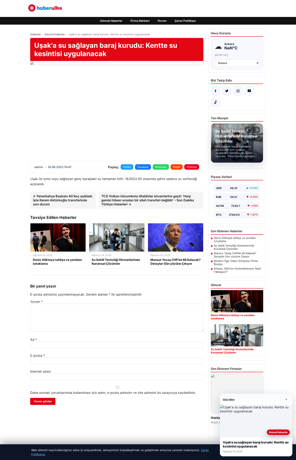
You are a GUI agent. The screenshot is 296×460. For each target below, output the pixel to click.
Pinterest (192, 166)
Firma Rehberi (140, 20)
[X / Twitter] (226, 91)
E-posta (37, 355)
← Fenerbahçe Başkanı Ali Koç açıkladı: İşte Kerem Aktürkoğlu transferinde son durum (63, 200)
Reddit (176, 166)
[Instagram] (238, 91)
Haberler (35, 34)
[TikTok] (215, 102)
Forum (162, 20)
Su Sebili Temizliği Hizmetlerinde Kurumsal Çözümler (234, 247)
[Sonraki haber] (256, 129)
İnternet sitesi (40, 371)
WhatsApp (161, 166)
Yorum (36, 302)
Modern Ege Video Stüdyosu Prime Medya (236, 262)
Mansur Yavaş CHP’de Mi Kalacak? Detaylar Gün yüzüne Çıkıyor (235, 255)
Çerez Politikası (185, 20)
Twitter (127, 166)
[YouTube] (249, 91)
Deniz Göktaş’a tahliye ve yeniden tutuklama (235, 239)
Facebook (143, 166)
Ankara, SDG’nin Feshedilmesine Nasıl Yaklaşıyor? (237, 270)
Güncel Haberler (111, 20)
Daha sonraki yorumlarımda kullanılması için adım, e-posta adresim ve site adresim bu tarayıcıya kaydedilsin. (113, 393)
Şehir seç (222, 54)
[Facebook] (215, 91)
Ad (33, 340)
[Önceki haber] (248, 129)
